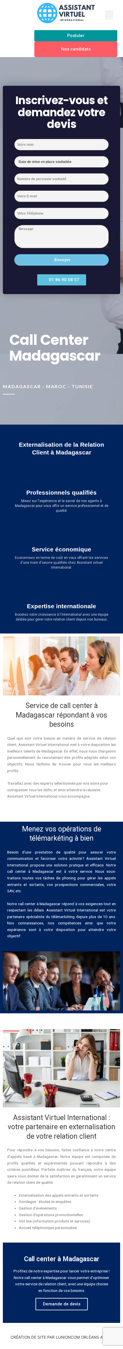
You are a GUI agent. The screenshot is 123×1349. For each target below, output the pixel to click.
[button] (109, 15)
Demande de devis (61, 1304)
